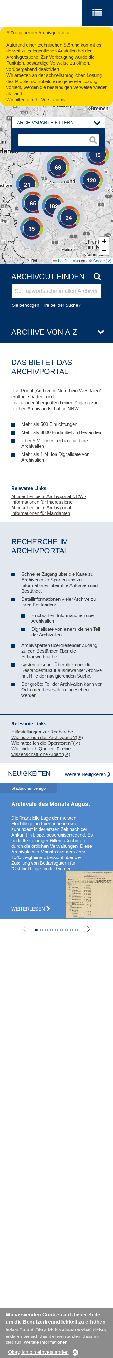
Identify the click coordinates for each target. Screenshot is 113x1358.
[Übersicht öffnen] (98, 332)
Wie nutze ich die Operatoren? (42, 743)
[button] (18, 175)
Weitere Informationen (45, 1342)
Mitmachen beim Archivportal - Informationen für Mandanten (42, 510)
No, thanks (75, 1352)
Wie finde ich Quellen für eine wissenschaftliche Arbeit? (41, 751)
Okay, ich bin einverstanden (38, 1352)
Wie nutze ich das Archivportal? (43, 737)
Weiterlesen (28, 908)
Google (99, 260)
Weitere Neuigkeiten (85, 774)
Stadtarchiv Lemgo (28, 788)
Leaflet (63, 260)
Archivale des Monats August (50, 804)
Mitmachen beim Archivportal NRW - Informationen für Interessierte (48, 499)
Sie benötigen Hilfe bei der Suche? (46, 305)
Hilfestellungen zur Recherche (42, 731)
